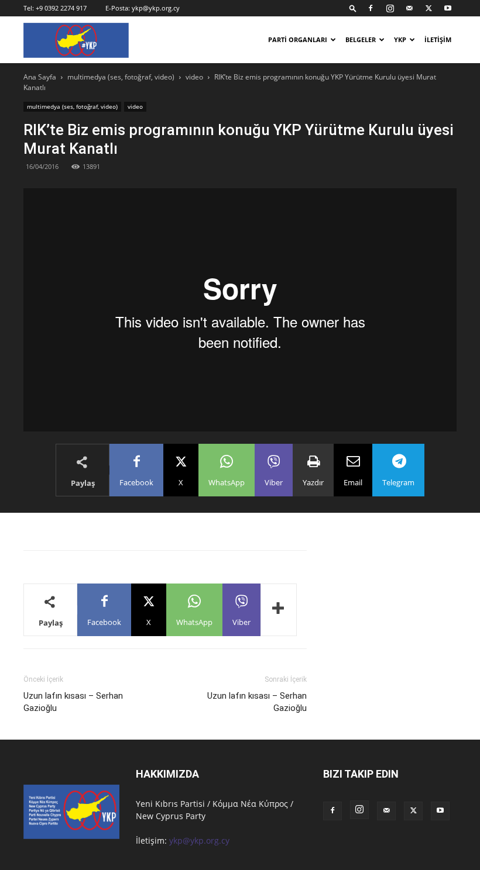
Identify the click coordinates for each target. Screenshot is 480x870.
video (194, 77)
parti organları (297, 39)
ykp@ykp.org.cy (156, 8)
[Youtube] (448, 8)
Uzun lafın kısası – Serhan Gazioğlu (73, 702)
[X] (428, 8)
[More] (278, 610)
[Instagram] (390, 8)
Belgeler (360, 39)
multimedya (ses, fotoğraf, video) (120, 77)
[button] (353, 8)
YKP (400, 39)
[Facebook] (370, 8)
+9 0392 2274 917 (61, 8)
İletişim (437, 39)
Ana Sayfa (39, 77)
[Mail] (409, 8)
